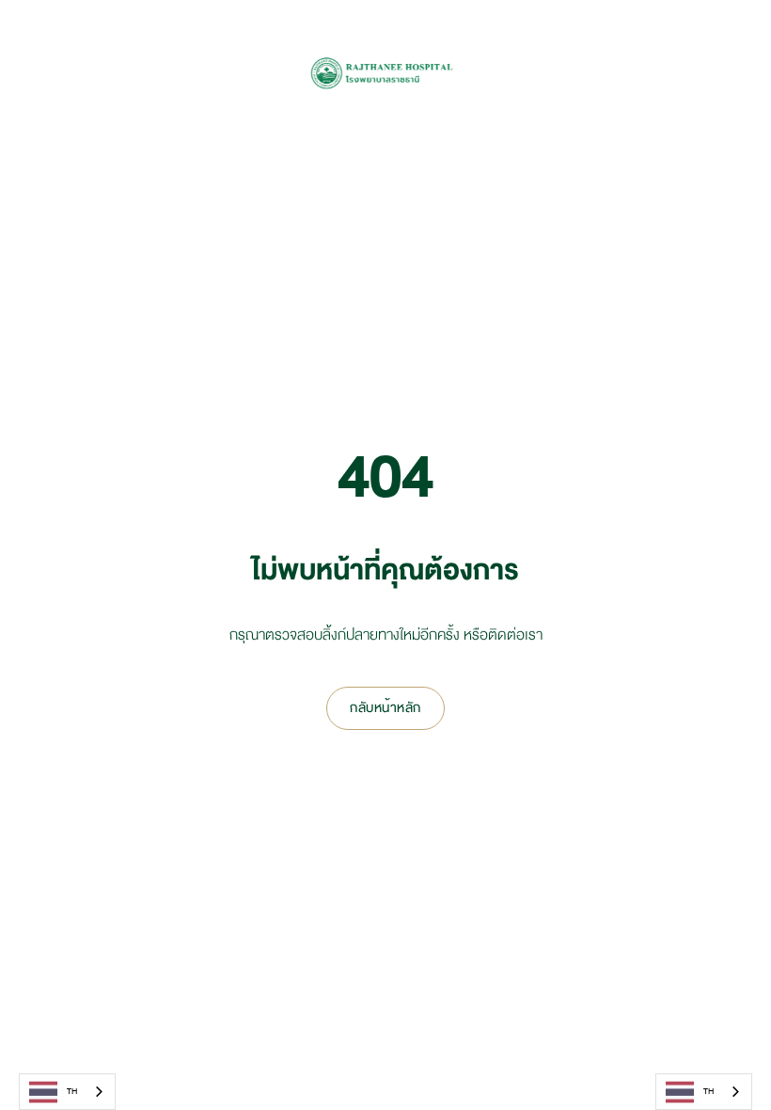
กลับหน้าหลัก (385, 708)
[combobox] (67, 1091)
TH (72, 1091)
